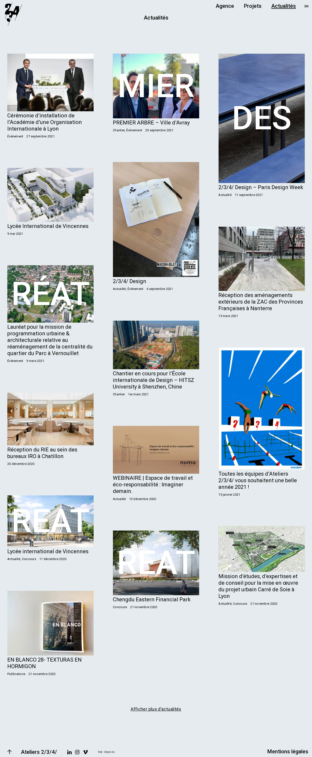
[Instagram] (77, 752)
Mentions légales (287, 751)
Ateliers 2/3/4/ (39, 752)
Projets (253, 6)
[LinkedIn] (69, 752)
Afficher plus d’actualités (156, 709)
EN (306, 6)
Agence (225, 6)
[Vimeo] (85, 752)
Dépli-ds (109, 752)
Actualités (283, 6)
